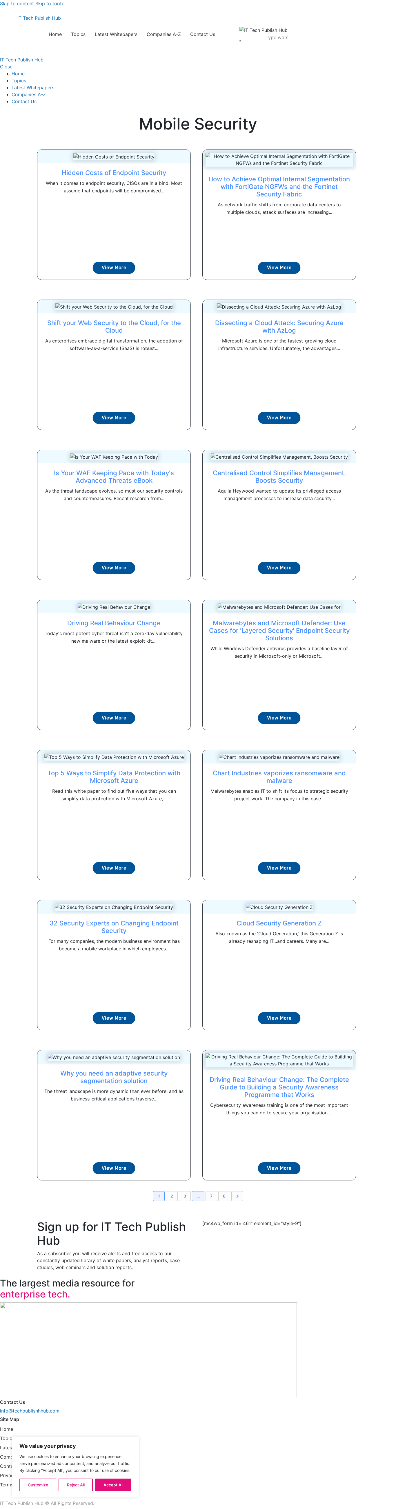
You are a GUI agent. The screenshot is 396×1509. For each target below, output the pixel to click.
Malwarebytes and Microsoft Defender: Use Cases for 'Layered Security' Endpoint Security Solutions (279, 630)
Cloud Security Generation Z (279, 923)
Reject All (76, 1484)
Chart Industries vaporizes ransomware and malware (279, 776)
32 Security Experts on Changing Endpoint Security (114, 926)
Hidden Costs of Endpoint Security (114, 172)
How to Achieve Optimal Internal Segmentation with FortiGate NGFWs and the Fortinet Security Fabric (279, 186)
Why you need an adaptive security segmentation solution (114, 1077)
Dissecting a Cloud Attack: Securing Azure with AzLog (279, 326)
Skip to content (17, 3)
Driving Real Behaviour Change (114, 623)
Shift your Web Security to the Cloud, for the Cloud (114, 326)
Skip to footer (50, 3)
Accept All (113, 1484)
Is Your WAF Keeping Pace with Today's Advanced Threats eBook (114, 476)
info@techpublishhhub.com (29, 1411)
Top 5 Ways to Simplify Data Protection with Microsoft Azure (114, 776)
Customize (38, 1484)
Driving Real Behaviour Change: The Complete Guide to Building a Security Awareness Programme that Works (279, 1087)
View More (114, 267)
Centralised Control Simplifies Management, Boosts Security (279, 476)
